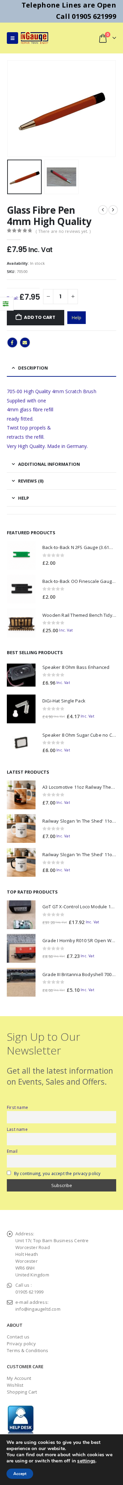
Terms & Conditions (28, 1350)
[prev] (103, 210)
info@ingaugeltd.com (37, 1309)
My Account (19, 1378)
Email (24, 342)
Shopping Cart (22, 1392)
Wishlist (15, 1385)
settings (86, 1461)
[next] (113, 210)
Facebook (12, 342)
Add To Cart (39, 317)
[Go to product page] (21, 555)
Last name (17, 1129)
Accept (19, 1473)
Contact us (18, 1337)
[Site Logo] (34, 37)
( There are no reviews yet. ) (63, 231)
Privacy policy (21, 1343)
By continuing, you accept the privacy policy (57, 1173)
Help (76, 317)
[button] (12, 38)
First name (17, 1107)
